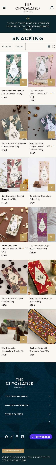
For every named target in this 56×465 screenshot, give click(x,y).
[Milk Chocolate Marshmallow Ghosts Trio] (14, 326)
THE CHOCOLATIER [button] (16, 397)
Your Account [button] (14, 414)
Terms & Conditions (14, 460)
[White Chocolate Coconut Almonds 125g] (14, 224)
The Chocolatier (15, 457)
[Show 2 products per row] (53, 46)
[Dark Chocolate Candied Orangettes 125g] (14, 174)
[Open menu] (6, 7)
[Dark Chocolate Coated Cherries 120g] (14, 277)
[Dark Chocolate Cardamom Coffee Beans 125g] (14, 122)
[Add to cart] (23, 82)
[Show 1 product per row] (48, 46)
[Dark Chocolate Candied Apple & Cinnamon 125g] (14, 69)
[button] (28, 422)
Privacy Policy (41, 457)
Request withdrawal (13, 451)
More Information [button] (17, 405)
